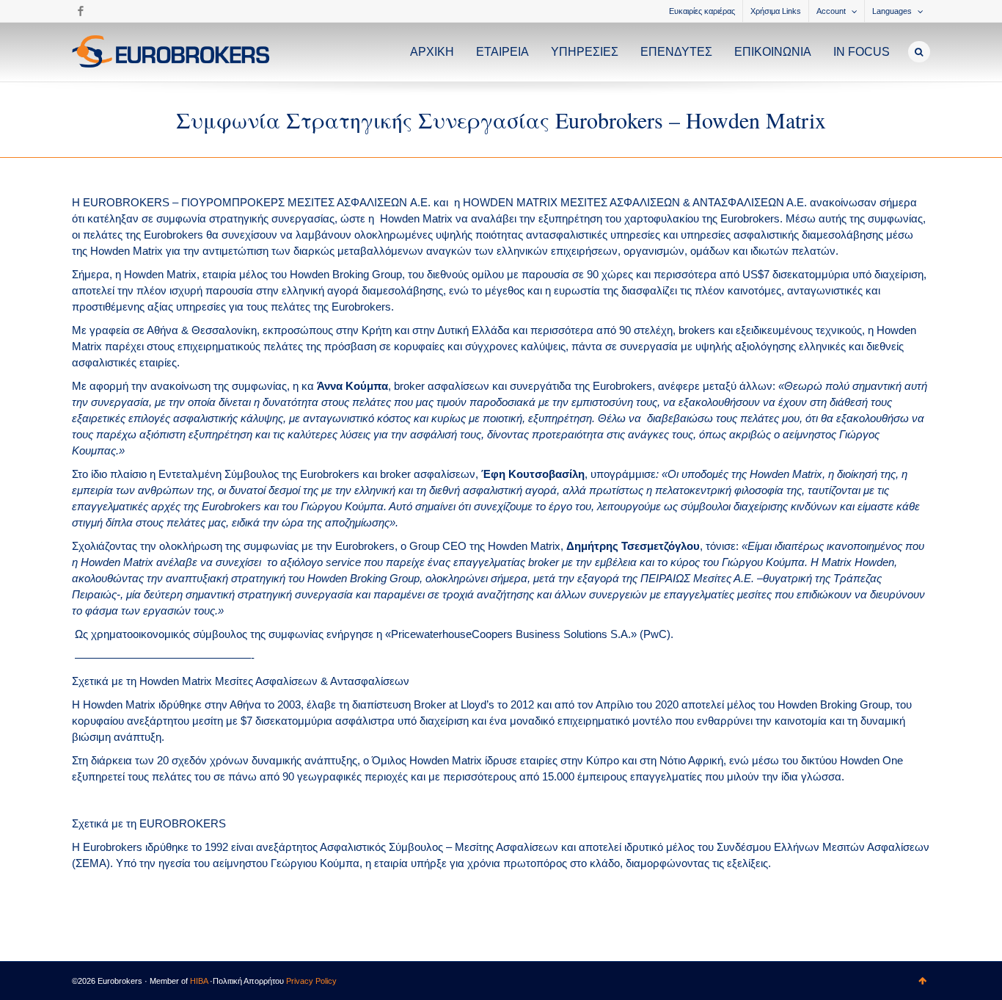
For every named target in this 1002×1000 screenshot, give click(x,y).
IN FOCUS (861, 52)
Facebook (80, 11)
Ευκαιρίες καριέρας (702, 11)
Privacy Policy (311, 981)
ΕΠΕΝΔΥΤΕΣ (676, 52)
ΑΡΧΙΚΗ (432, 52)
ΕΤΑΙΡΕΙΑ (502, 52)
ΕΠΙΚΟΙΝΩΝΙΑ (772, 52)
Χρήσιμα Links (775, 11)
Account (831, 11)
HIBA (199, 981)
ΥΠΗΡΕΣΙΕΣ (584, 52)
